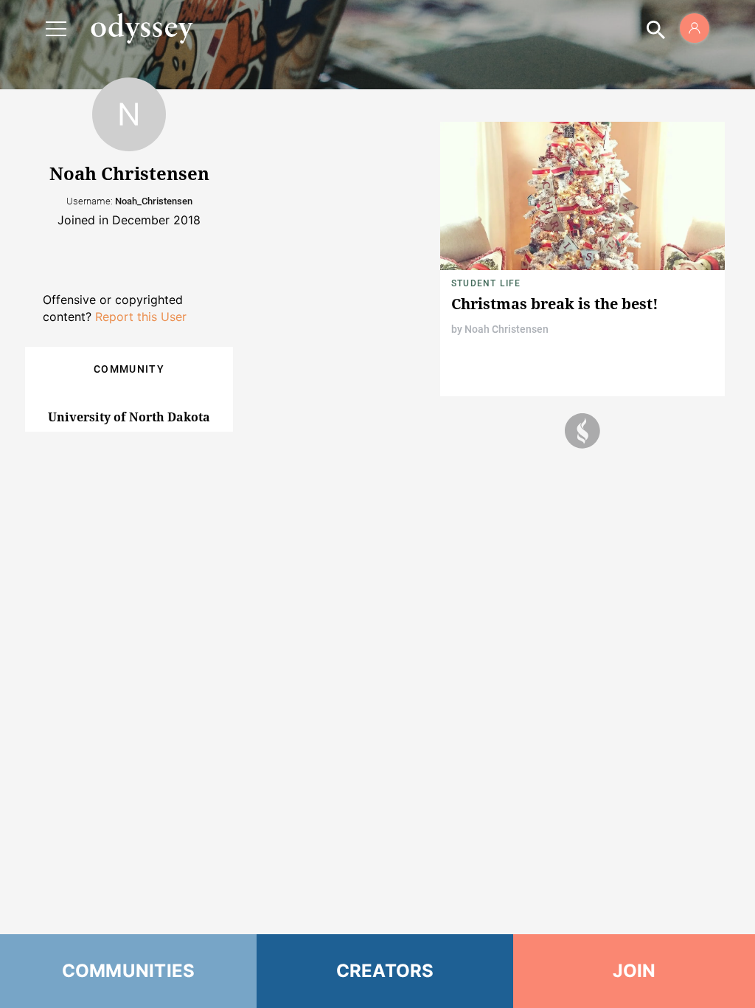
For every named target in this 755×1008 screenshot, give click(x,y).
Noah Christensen (507, 329)
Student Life (486, 283)
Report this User (141, 316)
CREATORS (385, 970)
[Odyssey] (141, 28)
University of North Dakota (129, 417)
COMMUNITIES (128, 970)
